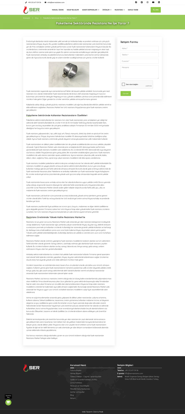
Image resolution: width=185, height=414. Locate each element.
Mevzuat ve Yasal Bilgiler (79, 386)
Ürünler (106, 10)
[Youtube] (153, 2)
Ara (157, 10)
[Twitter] (142, 2)
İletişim (73, 398)
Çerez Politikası (76, 383)
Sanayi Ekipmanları (90, 10)
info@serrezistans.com (56, 2)
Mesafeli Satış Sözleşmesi (80, 389)
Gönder (126, 93)
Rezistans (119, 10)
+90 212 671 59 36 (34, 2)
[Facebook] (136, 2)
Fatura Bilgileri (75, 370)
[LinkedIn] (159, 2)
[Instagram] (147, 2)
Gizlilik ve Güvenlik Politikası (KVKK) (83, 380)
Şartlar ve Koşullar (77, 392)
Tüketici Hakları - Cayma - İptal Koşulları (85, 376)
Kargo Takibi (133, 10)
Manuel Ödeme (58, 10)
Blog (72, 395)
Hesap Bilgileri (73, 10)
